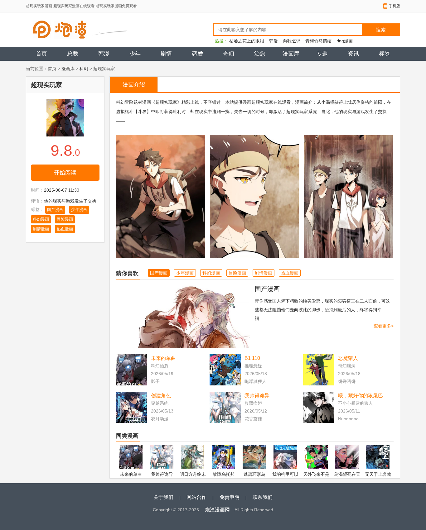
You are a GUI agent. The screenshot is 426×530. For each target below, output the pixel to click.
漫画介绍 (134, 84)
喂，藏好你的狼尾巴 (360, 395)
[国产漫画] (182, 316)
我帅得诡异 (256, 395)
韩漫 (273, 40)
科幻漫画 (41, 219)
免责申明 (230, 497)
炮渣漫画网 (217, 509)
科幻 (84, 68)
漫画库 (291, 53)
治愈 (259, 53)
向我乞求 (291, 40)
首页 (41, 53)
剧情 (166, 53)
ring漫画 (344, 40)
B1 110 (252, 358)
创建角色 (161, 395)
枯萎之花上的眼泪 (246, 40)
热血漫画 (65, 229)
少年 (135, 53)
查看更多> (384, 325)
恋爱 (197, 53)
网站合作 (196, 497)
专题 (322, 53)
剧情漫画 (41, 229)
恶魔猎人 (348, 358)
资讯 (353, 53)
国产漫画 (55, 209)
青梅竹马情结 (318, 40)
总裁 (72, 53)
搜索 (381, 29)
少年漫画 (79, 209)
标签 (384, 53)
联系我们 (263, 497)
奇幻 (228, 53)
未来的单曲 (163, 358)
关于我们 (163, 497)
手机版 (394, 6)
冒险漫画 (65, 219)
